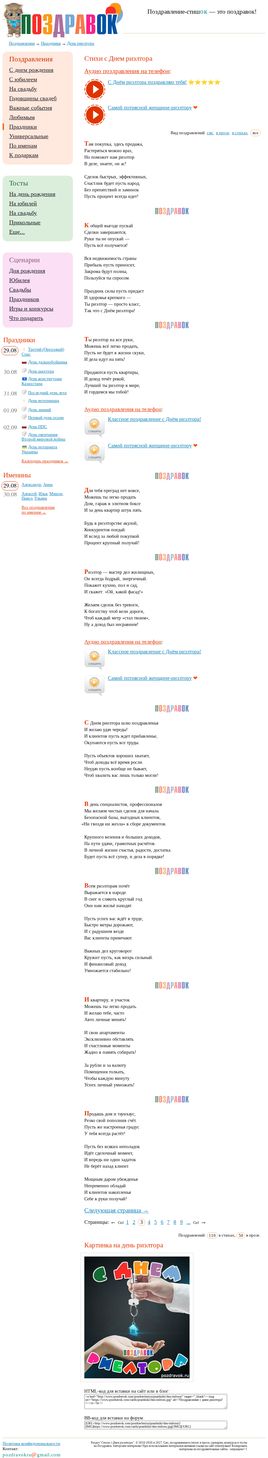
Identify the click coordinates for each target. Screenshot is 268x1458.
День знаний (39, 410)
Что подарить (26, 318)
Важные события (30, 107)
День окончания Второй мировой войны (43, 437)
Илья (43, 493)
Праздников (24, 299)
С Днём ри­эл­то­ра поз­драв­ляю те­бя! (147, 82)
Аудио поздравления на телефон (127, 71)
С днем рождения (31, 70)
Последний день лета (47, 393)
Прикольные (25, 222)
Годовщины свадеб (33, 98)
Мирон (55, 493)
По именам (23, 145)
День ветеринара (43, 400)
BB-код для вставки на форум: (114, 1418)
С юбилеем (23, 79)
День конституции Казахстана (42, 381)
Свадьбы (20, 289)
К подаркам (23, 155)
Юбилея (19, 280)
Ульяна (40, 498)
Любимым (22, 117)
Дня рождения (27, 270)
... (189, 1222)
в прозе (222, 132)
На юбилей (23, 203)
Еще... (17, 232)
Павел (27, 498)
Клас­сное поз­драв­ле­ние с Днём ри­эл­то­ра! (154, 419)
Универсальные (28, 136)
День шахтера (41, 371)
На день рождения (32, 194)
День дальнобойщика (47, 362)
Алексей (29, 493)
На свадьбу (23, 89)
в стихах (240, 132)
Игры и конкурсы (31, 308)
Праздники (23, 126)
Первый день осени (46, 417)
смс (210, 132)
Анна (48, 484)
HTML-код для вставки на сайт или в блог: (127, 1391)
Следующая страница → (116, 1210)
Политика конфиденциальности (31, 1443)
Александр (31, 484)
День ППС (37, 427)
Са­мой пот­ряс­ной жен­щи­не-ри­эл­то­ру (150, 107)
